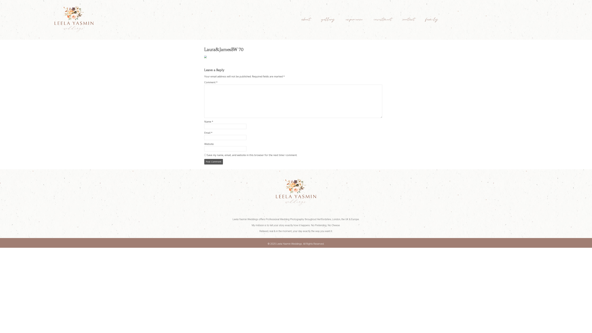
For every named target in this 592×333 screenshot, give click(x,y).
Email (208, 132)
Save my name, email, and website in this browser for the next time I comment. (252, 155)
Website (209, 144)
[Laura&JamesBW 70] (205, 57)
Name (208, 121)
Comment (211, 82)
